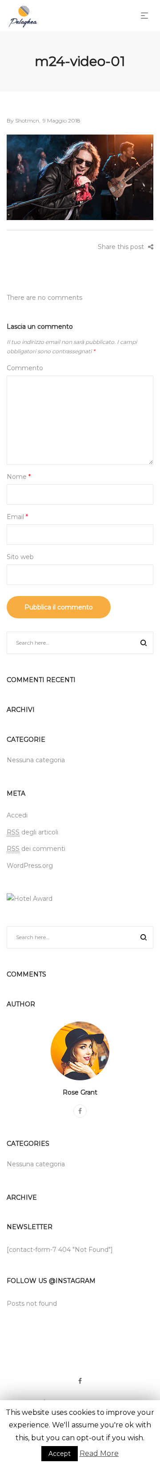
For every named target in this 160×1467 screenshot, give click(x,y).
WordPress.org (30, 866)
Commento (25, 368)
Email (17, 517)
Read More (99, 1453)
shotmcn (23, 120)
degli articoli (32, 832)
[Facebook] (80, 1111)
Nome (19, 477)
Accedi (17, 815)
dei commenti (36, 849)
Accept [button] (59, 1454)
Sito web (20, 557)
